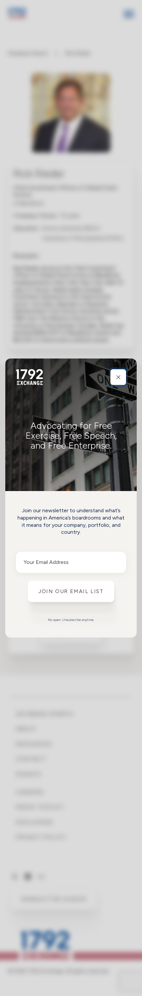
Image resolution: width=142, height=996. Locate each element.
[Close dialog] (118, 377)
